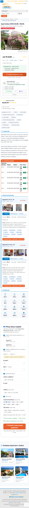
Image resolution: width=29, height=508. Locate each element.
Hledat (4, 16)
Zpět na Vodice (5, 106)
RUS (9, 404)
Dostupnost (14, 213)
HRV (13, 404)
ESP (21, 402)
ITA (18, 402)
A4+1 (12, 60)
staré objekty (6, 504)
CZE (4, 402)
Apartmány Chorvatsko (20, 504)
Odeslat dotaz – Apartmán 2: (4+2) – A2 (14, 285)
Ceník (21, 213)
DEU (13, 402)
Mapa (15, 94)
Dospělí (6, 360)
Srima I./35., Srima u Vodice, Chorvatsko (12, 26)
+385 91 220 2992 (9, 87)
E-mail (5, 383)
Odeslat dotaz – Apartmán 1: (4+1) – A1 (14, 239)
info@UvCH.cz (14, 494)
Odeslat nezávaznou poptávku (15, 426)
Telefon (8, 389)
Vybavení (7, 213)
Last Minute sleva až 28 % (8, 28)
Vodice (16, 19)
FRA (4, 404)
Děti (7, 367)
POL (17, 404)
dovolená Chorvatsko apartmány (14, 499)
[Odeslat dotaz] (28, 167)
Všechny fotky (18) (23, 51)
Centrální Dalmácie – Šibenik (7, 19)
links (14, 504)
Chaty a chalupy (17, 502)
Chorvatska (8, 501)
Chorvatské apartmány (14, 505)
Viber (22, 91)
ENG (9, 402)
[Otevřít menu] (1, 1)
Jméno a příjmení (8, 377)
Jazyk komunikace (11, 399)
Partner (11, 504)
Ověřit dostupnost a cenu (15, 74)
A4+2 (15, 60)
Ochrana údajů (19, 492)
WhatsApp (9, 91)
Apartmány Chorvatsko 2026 (17, 501)
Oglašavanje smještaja (17, 497)
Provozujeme (5, 499)
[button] (14, 102)
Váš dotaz (9, 407)
